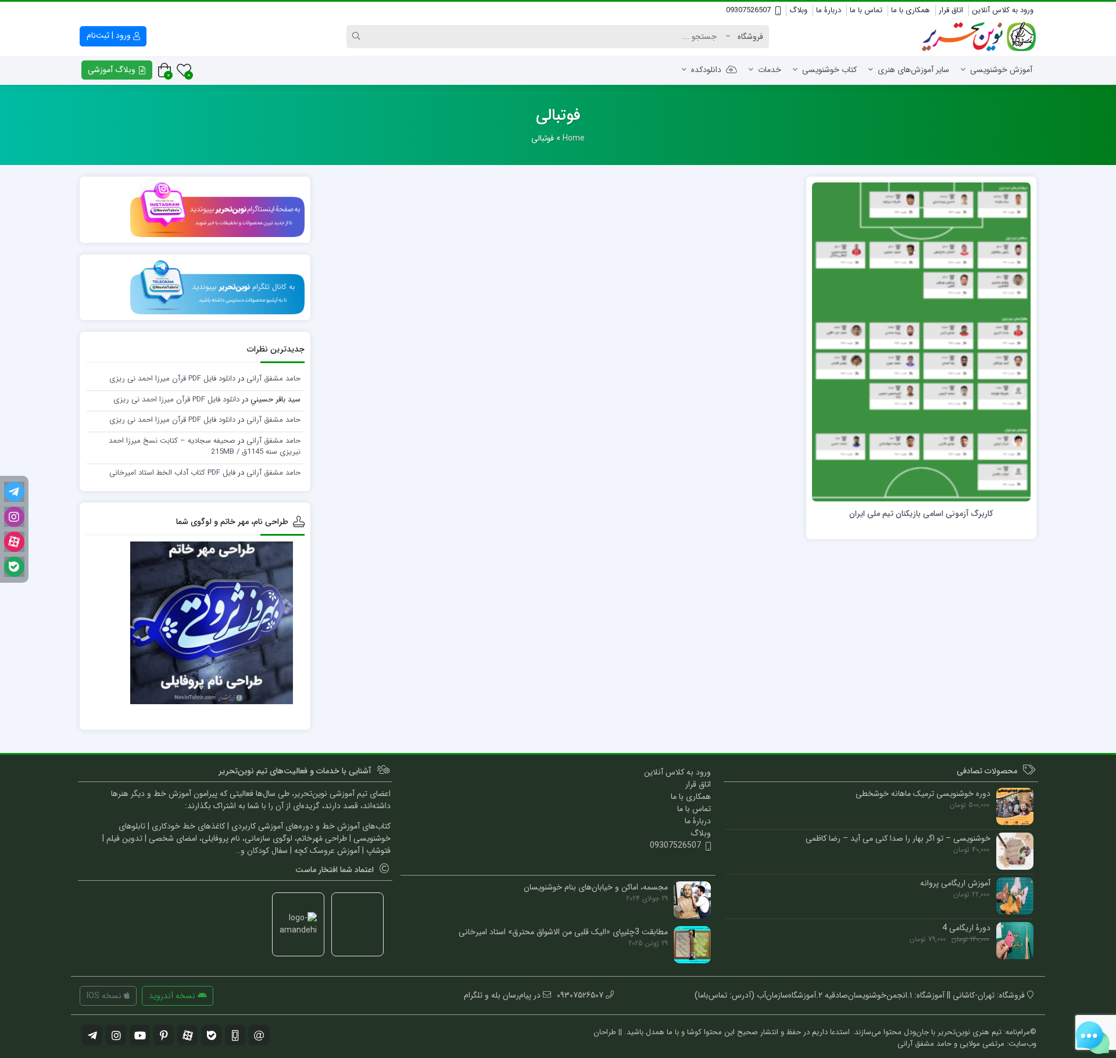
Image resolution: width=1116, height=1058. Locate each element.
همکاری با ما (910, 10)
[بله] (14, 567)
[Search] (358, 36)
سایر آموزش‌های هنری (913, 69)
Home (574, 138)
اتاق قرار (951, 10)
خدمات (769, 69)
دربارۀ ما (828, 10)
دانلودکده (706, 69)
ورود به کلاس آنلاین (1002, 10)
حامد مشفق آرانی (273, 378)
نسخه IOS (105, 995)
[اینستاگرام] (14, 517)
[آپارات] (14, 542)
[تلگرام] (14, 492)
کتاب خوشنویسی (829, 69)
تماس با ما (866, 10)
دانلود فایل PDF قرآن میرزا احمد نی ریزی (172, 378)
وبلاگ (798, 10)
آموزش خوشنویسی (1001, 69)
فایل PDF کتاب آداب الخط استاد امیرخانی (172, 473)
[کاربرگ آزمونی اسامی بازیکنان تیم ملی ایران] (921, 341)
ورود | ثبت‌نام (110, 35)
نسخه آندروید (173, 995)
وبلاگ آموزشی (113, 69)
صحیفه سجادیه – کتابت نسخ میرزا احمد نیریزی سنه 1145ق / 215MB (205, 446)
